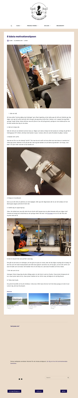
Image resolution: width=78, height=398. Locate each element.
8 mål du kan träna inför (13, 305)
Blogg (18, 25)
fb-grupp (50, 213)
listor (25, 40)
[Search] (11, 25)
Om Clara (46, 25)
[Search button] (68, 377)
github (63, 391)
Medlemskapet (60, 25)
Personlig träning (32, 25)
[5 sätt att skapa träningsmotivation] (60, 299)
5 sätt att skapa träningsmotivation (59, 305)
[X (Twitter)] (19, 379)
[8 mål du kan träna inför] (17, 299)
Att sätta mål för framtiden (35, 305)
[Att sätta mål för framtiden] (39, 299)
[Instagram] (21, 379)
